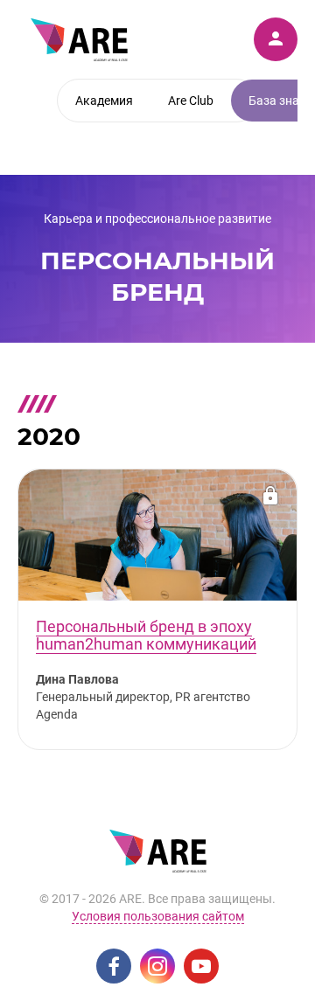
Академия (104, 101)
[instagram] (157, 966)
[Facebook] (113, 966)
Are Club (191, 101)
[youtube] (201, 966)
